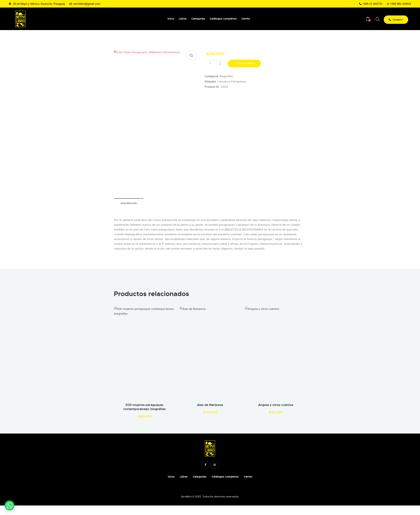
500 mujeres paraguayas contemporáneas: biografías (144, 407)
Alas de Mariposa (210, 405)
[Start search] (377, 19)
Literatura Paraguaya (231, 81)
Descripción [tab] (129, 203)
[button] (191, 55)
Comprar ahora (244, 63)
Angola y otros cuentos (275, 405)
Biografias (226, 76)
